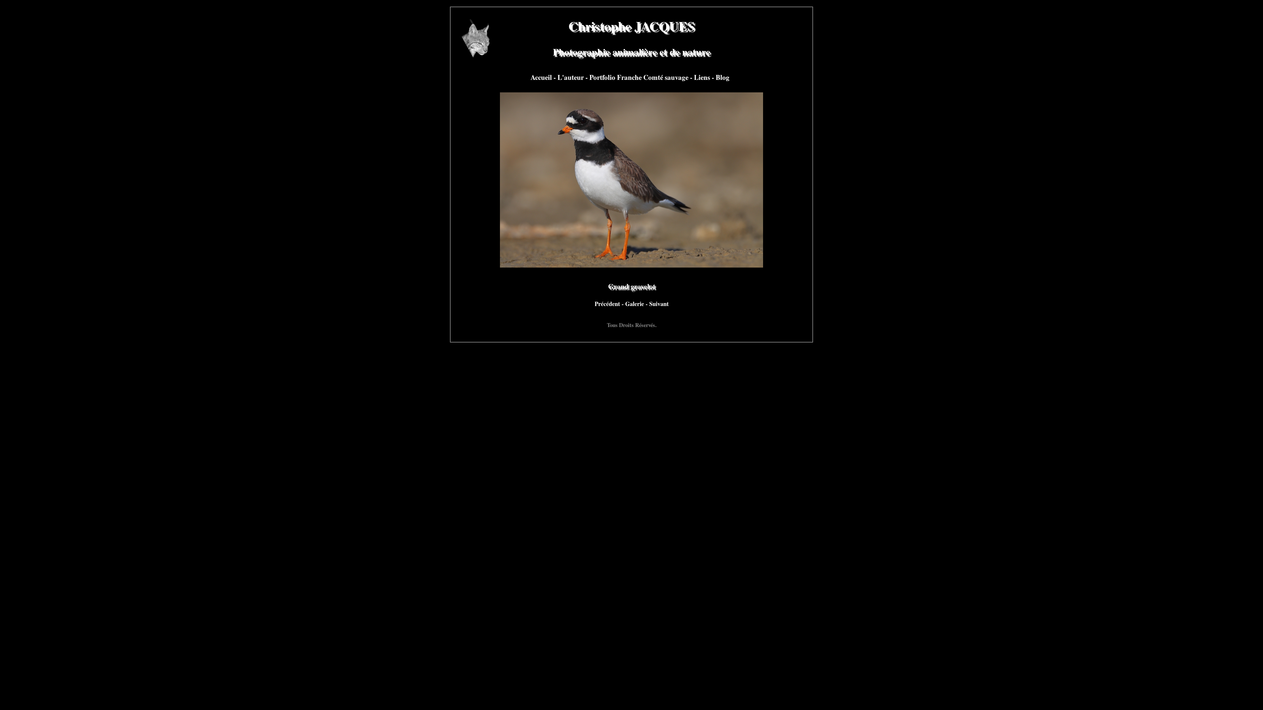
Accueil (542, 77)
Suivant (659, 303)
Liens (703, 77)
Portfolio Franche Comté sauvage (639, 77)
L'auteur (571, 77)
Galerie (635, 303)
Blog (723, 77)
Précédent (608, 303)
